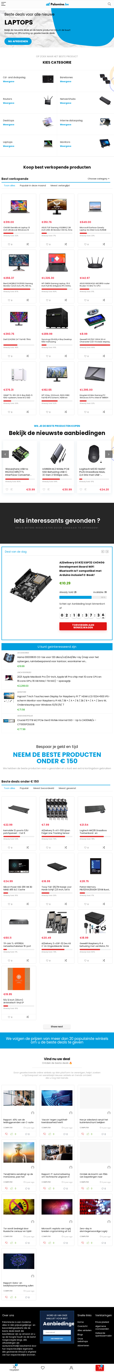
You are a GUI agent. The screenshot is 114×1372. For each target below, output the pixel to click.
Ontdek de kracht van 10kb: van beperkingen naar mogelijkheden (94, 1177)
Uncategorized (24, 672)
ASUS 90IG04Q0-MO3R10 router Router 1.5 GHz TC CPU (95, 284)
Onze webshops (82, 1340)
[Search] (109, 4)
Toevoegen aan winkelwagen (83, 626)
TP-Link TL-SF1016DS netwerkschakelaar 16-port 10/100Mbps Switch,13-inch (17, 946)
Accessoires (23, 652)
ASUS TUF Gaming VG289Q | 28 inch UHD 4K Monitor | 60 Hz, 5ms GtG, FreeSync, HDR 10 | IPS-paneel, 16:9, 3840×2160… (57, 231)
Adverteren (83, 1345)
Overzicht (82, 1326)
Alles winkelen (84, 1330)
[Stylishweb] (32, 1113)
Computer (7, 1127)
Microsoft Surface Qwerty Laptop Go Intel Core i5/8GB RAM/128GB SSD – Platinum (93, 230)
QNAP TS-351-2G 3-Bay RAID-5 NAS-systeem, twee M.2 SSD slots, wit (18, 397)
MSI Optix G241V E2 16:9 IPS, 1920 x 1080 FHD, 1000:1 (91, 472)
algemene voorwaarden (102, 1327)
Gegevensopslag (25, 715)
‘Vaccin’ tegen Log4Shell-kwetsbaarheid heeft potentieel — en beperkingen (56, 1122)
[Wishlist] (43, 1368)
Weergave (8, 81)
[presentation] (5, 454)
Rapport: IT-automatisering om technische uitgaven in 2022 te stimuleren (56, 1177)
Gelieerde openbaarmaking (104, 1334)
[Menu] (3, 4)
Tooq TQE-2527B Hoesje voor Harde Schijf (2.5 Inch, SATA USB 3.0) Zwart (57, 889)
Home (80, 1322)
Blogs (80, 1334)
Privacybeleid (102, 1322)
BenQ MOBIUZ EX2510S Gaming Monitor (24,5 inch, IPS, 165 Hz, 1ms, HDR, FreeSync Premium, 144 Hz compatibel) (18, 287)
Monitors (21, 692)
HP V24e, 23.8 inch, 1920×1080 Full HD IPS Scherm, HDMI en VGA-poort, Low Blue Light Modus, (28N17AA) (55, 399)
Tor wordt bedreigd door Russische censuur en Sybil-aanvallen (17, 1231)
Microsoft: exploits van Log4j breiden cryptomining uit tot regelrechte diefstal (56, 1231)
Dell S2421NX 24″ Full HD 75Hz (17, 339)
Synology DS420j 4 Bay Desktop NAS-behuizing (57, 340)
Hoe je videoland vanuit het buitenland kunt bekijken (94, 1121)
